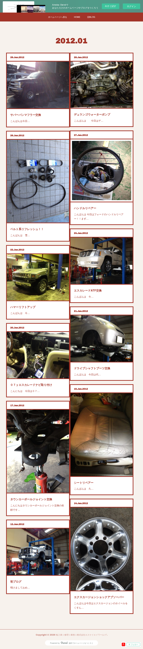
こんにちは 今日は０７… (25, 391)
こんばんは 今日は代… (87, 374)
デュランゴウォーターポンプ (92, 114)
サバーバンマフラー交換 (25, 115)
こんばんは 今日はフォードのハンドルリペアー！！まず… (98, 216)
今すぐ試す (110, 6)
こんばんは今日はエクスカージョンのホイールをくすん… (101, 605)
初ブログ (15, 581)
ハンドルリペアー (85, 208)
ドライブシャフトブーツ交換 (92, 368)
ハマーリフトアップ (22, 307)
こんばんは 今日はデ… (88, 120)
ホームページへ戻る (57, 16)
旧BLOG (91, 16)
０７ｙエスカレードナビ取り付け (31, 385)
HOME (77, 16)
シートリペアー (83, 483)
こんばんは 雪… (20, 235)
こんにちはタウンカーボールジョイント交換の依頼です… (37, 507)
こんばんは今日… (20, 121)
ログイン (131, 6)
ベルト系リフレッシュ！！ (27, 229)
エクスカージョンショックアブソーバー (99, 597)
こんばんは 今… (83, 296)
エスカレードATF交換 (88, 290)
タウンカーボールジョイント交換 (31, 499)
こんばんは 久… (83, 488)
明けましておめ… (20, 587)
